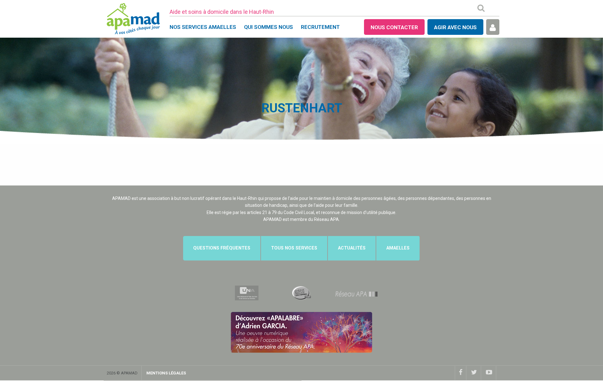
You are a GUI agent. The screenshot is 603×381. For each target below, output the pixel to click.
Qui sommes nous (268, 27)
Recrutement (320, 27)
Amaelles (398, 248)
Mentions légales (166, 373)
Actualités (352, 248)
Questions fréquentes (221, 248)
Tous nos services (294, 248)
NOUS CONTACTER (394, 27)
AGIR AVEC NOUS (455, 27)
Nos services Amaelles (203, 27)
